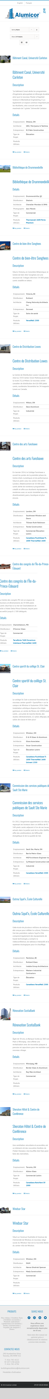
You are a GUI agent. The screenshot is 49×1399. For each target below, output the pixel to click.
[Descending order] (36, 29)
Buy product (17, 152)
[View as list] (26, 42)
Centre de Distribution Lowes (27, 346)
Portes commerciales (11, 1325)
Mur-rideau (6, 1318)
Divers (11, 1329)
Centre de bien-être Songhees (27, 243)
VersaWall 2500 (32, 320)
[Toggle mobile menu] (44, 9)
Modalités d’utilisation (12, 1372)
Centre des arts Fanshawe (25, 444)
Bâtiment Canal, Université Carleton (30, 58)
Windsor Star (19, 1209)
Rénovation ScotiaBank (24, 1010)
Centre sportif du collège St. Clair (29, 666)
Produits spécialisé (11, 1321)
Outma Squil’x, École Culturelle (27, 899)
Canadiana (30, 756)
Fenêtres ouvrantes (12, 1320)
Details (27, 152)
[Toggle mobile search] (44, 12)
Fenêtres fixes (17, 1318)
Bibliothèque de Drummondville (28, 167)
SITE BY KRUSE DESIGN (41, 1385)
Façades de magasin (11, 1327)
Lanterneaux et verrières (12, 1323)
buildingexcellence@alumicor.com (15, 1368)
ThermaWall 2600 (38, 541)
